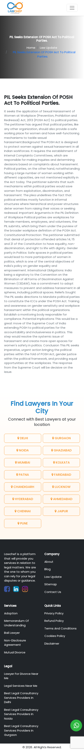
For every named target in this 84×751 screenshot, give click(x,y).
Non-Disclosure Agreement (15, 642)
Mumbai (23, 462)
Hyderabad (23, 499)
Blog (47, 569)
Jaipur (62, 511)
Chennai (23, 511)
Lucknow (62, 487)
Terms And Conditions (60, 628)
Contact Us (52, 592)
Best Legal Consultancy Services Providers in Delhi (21, 697)
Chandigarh (23, 487)
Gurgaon (62, 438)
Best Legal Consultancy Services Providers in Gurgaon (21, 730)
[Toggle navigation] (72, 8)
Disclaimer (51, 643)
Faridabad (62, 474)
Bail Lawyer (12, 633)
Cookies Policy (54, 636)
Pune (23, 523)
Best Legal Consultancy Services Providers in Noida (21, 714)
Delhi (23, 438)
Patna (23, 474)
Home (31, 48)
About (48, 562)
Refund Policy (54, 621)
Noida (23, 450)
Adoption (11, 613)
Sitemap (50, 584)
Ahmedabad (62, 499)
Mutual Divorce (14, 652)
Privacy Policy (53, 613)
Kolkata (62, 462)
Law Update (48, 48)
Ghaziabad (62, 450)
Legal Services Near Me (20, 686)
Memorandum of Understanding (16, 623)
